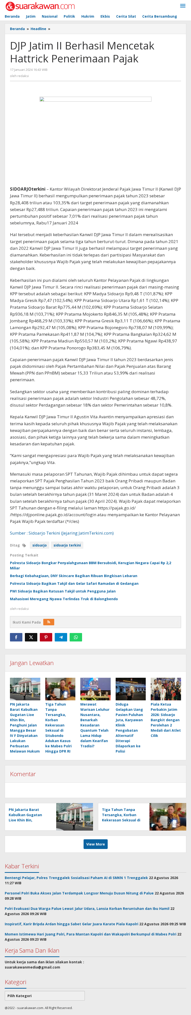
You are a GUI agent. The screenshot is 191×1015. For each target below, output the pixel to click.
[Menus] (182, 6)
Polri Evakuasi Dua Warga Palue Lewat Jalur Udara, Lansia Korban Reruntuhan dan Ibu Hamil (87, 908)
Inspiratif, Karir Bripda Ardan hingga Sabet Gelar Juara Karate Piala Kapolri (71, 924)
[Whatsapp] (76, 637)
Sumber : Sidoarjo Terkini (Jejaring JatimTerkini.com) (62, 533)
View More (95, 844)
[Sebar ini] (16, 637)
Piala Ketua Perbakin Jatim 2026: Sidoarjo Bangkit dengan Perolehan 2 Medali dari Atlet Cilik (166, 720)
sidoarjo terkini (67, 545)
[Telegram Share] (61, 637)
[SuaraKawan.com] (40, 5)
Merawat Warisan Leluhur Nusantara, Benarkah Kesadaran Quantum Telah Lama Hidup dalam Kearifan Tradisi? (94, 725)
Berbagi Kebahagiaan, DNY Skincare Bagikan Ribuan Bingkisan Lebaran (73, 575)
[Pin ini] (46, 637)
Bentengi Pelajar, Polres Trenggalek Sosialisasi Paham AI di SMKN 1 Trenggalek (76, 877)
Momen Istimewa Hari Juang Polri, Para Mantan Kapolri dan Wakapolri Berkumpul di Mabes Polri (90, 934)
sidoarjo (39, 545)
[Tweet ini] (31, 637)
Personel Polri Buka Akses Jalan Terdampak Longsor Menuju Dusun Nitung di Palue (79, 893)
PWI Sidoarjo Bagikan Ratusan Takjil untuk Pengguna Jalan (63, 591)
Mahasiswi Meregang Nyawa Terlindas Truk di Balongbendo (64, 598)
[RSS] (48, 622)
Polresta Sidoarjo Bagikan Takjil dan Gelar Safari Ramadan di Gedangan (74, 583)
